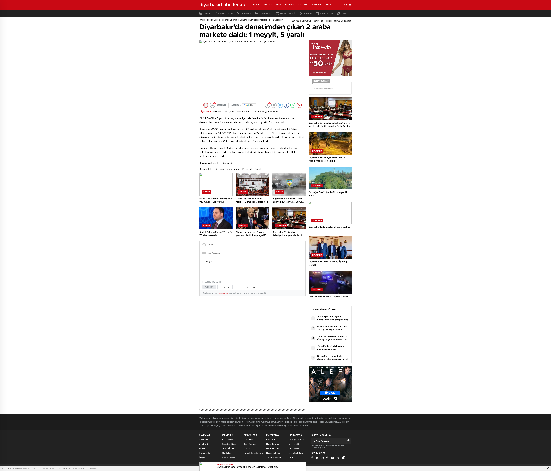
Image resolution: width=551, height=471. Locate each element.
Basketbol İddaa (229, 444)
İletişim (202, 458)
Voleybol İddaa (228, 458)
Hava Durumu (226, 13)
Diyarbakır (278, 20)
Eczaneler (307, 13)
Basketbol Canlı (296, 453)
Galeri (328, 5)
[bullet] (240, 287)
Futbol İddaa (227, 440)
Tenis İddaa (294, 449)
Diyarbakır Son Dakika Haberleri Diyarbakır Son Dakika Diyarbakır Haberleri (234, 20)
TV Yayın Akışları (274, 458)
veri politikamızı (80, 468)
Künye (202, 449)
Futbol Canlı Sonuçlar (253, 453)
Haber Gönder (272, 449)
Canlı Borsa (246, 13)
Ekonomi (289, 5)
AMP (291, 458)
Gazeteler (270, 440)
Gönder (209, 287)
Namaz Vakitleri (287, 13)
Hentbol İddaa (228, 449)
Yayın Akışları (266, 13)
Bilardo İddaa (227, 453)
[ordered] (236, 287)
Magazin (302, 5)
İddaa (344, 13)
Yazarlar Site (294, 444)
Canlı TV (208, 13)
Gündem (268, 5)
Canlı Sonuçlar (326, 13)
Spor (278, 5)
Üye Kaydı (203, 444)
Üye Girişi (203, 440)
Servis (256, 5)
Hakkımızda (204, 453)
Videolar (316, 5)
